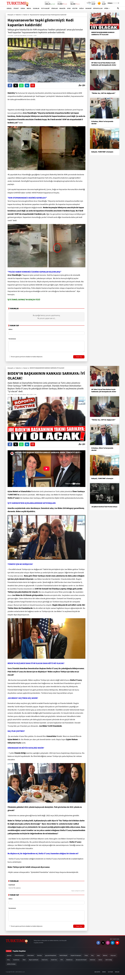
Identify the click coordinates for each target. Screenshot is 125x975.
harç (92, 955)
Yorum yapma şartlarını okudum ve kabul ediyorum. (27, 356)
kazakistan (16, 960)
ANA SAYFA (97, 972)
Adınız (10, 329)
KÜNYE (104, 972)
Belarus (105, 955)
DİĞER (106, 8)
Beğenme (78, 891)
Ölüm (24, 960)
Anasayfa (10, 15)
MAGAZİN (62, 8)
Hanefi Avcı (54, 960)
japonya (9, 955)
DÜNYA (23, 8)
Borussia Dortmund (81, 960)
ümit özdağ (109, 960)
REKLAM (117, 972)
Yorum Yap (79, 356)
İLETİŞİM (110, 972)
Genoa (100, 960)
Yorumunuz (12, 339)
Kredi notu (44, 960)
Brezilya (39, 955)
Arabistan (92, 960)
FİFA (61, 960)
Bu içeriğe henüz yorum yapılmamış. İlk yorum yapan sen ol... (46, 316)
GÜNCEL (9, 8)
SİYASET (16, 8)
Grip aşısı (113, 955)
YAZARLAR (36, 8)
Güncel (25, 15)
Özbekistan (69, 960)
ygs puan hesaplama (50, 955)
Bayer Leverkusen (33, 960)
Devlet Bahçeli (63, 955)
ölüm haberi (30, 955)
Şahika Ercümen (11, 964)
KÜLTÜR (74, 8)
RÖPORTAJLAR (97, 8)
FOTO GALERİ (45, 8)
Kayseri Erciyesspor (76, 955)
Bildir (83, 891)
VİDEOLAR (54, 8)
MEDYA (29, 8)
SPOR (69, 8)
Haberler (18, 15)
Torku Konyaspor (19, 955)
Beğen (72, 891)
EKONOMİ (88, 8)
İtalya (86, 955)
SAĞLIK (81, 8)
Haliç (8, 960)
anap (98, 955)
